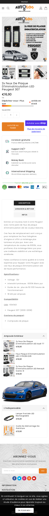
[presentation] (2, 72)
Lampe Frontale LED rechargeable (25, 414)
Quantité (6, 110)
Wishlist (24, 2)
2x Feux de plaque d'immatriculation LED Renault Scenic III (30, 368)
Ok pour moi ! (24, 510)
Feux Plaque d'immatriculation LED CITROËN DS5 (30, 355)
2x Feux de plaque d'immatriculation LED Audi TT (30, 342)
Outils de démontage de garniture (27, 427)
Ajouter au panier (12, 126)
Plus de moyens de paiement (36, 130)
